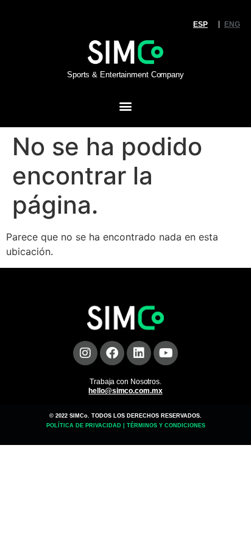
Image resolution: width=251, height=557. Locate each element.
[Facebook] (112, 353)
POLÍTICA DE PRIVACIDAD (83, 425)
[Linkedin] (139, 353)
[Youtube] (166, 353)
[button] (126, 106)
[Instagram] (85, 353)
